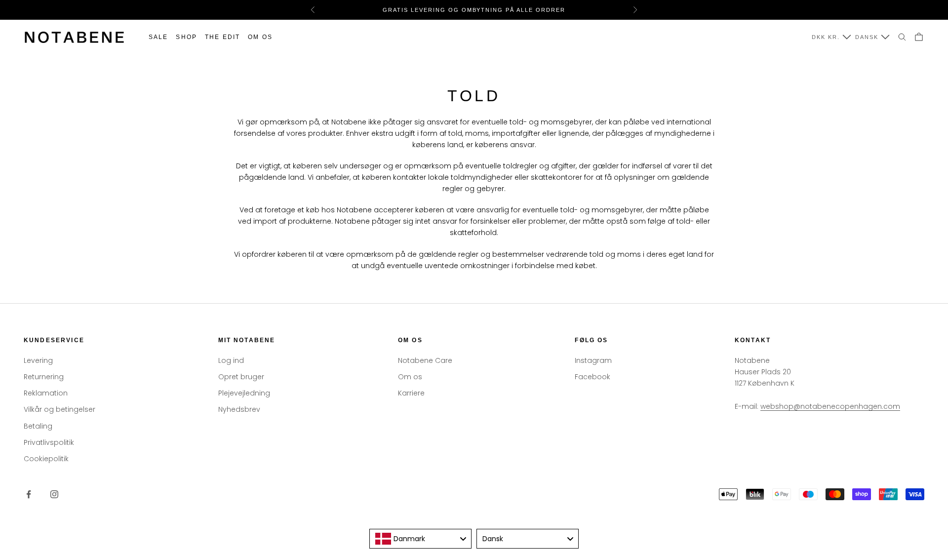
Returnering (44, 377)
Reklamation (46, 393)
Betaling (38, 426)
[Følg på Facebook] (29, 494)
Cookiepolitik (46, 459)
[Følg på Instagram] (54, 494)
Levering (38, 360)
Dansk (866, 37)
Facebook (592, 377)
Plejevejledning (244, 393)
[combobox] (420, 539)
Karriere (411, 393)
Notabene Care (425, 360)
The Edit (222, 37)
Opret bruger (241, 377)
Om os (260, 37)
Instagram (593, 360)
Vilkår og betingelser (59, 409)
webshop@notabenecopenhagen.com (830, 406)
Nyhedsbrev (239, 409)
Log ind (231, 360)
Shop (186, 37)
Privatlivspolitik (49, 442)
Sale (158, 37)
